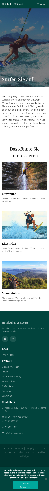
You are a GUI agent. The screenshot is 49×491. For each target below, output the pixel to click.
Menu (43, 4)
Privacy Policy (8, 355)
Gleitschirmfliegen (10, 367)
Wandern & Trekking (11, 376)
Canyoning (9, 194)
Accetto (26, 483)
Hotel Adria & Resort (12, 4)
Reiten (5, 371)
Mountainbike (11, 293)
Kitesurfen (9, 243)
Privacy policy (25, 487)
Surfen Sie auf (8, 386)
